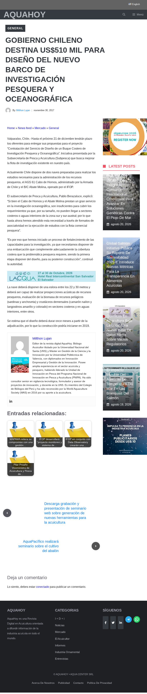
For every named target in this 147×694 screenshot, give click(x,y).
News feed (25, 128)
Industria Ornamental (67, 652)
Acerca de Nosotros (43, 682)
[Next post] (95, 546)
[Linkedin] (10, 401)
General (15, 28)
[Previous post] (7, 513)
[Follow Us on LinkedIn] (121, 622)
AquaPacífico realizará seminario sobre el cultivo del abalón (38, 546)
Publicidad (64, 682)
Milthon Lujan (23, 110)
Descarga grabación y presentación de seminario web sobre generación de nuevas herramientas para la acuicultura (65, 513)
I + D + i (59, 618)
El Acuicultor (62, 638)
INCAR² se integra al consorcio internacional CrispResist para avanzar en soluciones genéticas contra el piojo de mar (120, 199)
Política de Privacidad (99, 682)
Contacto (78, 682)
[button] (124, 14)
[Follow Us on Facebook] (105, 622)
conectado (42, 586)
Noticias (60, 625)
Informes (60, 645)
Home (11, 128)
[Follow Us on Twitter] (113, 622)
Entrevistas (61, 658)
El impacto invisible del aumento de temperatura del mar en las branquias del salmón (119, 384)
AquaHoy (25, 14)
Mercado (40, 128)
